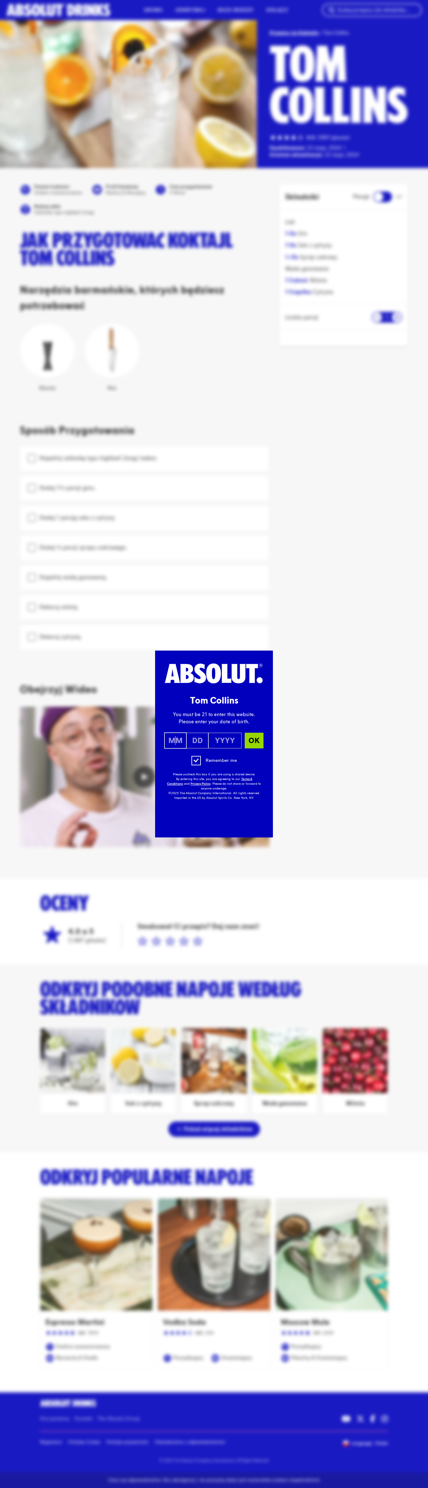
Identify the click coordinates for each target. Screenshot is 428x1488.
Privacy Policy (201, 784)
